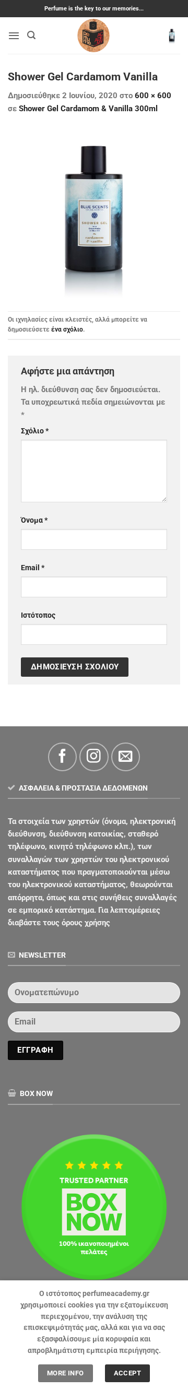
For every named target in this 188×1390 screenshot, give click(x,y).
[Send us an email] (125, 757)
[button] (14, 35)
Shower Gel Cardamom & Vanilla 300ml (88, 108)
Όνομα (34, 520)
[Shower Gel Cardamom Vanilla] (94, 212)
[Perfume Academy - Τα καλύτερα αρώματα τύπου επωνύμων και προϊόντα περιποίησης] (94, 35)
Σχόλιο (35, 431)
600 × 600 (153, 95)
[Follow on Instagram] (93, 757)
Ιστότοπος (38, 615)
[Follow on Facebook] (62, 757)
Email (32, 567)
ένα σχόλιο (67, 329)
